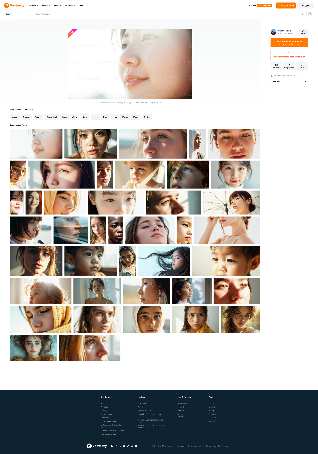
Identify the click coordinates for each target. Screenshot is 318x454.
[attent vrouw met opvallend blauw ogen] (70, 230)
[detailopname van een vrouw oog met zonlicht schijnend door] (237, 291)
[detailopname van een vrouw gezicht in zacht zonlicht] (105, 175)
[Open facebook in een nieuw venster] (112, 446)
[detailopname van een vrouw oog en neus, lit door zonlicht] (173, 203)
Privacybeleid (211, 446)
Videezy (104, 410)
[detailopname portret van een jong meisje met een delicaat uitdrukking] (140, 175)
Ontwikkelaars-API (108, 421)
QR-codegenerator (108, 434)
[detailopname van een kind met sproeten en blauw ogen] (188, 175)
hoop (95, 117)
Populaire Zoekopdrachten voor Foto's (151, 421)
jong (115, 117)
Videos (56, 5)
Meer (81, 5)
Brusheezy (105, 403)
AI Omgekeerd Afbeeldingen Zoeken (113, 426)
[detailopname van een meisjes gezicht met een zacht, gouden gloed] (65, 203)
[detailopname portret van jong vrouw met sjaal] (40, 319)
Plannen (252, 5)
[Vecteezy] (14, 5)
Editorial (69, 5)
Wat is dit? (293, 75)
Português (213, 410)
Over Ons (181, 410)
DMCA (140, 407)
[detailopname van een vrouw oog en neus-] (89, 348)
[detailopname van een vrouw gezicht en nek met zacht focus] (227, 230)
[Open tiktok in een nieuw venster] (128, 446)
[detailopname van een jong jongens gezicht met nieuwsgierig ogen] (90, 261)
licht (64, 117)
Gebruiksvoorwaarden (196, 446)
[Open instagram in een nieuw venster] (116, 446)
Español (212, 407)
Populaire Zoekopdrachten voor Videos (151, 426)
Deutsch (212, 414)
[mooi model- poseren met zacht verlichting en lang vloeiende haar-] (240, 319)
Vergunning (143, 403)
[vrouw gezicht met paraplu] (231, 203)
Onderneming (106, 414)
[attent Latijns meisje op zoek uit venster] (192, 291)
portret (38, 117)
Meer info (276, 81)
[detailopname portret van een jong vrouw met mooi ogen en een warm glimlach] (235, 175)
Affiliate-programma (146, 410)
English (212, 403)
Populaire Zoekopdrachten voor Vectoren (151, 415)
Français (212, 418)
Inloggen (305, 5)
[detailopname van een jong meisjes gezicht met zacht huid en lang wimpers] (184, 230)
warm (74, 117)
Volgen (303, 33)
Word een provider (181, 415)
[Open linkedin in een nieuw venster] (120, 446)
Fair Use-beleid (223, 446)
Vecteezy (104, 407)
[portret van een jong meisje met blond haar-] (40, 291)
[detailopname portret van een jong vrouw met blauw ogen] (97, 319)
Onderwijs (105, 418)
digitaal (147, 117)
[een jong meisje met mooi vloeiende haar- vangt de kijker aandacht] (164, 261)
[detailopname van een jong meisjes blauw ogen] (153, 144)
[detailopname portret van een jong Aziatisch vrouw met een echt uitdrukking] (195, 319)
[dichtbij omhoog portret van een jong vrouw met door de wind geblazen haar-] (127, 261)
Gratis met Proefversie (289, 42)
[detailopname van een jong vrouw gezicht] (115, 230)
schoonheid (52, 117)
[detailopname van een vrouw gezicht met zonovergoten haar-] (36, 261)
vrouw (15, 117)
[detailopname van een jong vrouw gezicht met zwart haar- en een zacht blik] (30, 230)
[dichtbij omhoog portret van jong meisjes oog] (61, 175)
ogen (85, 117)
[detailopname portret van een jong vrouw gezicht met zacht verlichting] (90, 144)
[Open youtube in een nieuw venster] (136, 446)
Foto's (45, 5)
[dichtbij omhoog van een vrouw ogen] (116, 203)
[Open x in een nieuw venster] (132, 446)
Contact (180, 407)
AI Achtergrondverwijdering (112, 431)
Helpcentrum (182, 403)
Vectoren (32, 5)
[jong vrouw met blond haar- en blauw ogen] (98, 230)
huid (105, 117)
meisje (125, 117)
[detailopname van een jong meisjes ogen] (146, 319)
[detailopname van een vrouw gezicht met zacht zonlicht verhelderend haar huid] (16, 203)
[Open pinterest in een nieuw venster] (124, 446)
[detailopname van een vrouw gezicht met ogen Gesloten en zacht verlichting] (150, 230)
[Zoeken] (303, 13)
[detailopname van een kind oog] (226, 261)
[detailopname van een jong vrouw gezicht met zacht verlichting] (36, 144)
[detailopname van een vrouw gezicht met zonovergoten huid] (234, 144)
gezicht (26, 117)
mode (135, 117)
